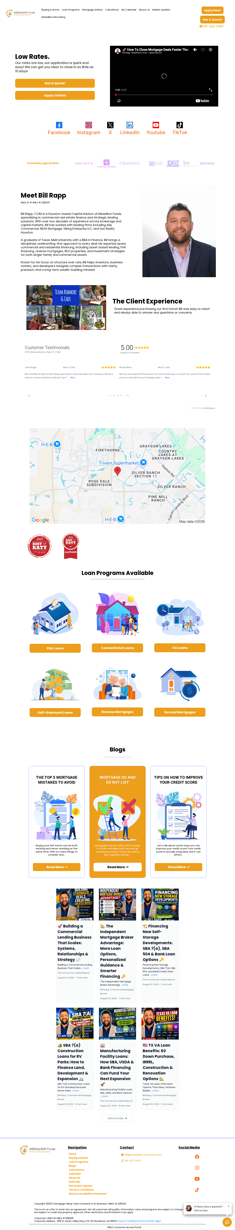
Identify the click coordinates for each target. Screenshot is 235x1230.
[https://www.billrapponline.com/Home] (20, 13)
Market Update (161, 9)
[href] (117, 476)
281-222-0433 (213, 26)
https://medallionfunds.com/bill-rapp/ (139, 1221)
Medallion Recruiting (53, 17)
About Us (144, 9)
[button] (75, 945)
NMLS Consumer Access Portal (124, 1227)
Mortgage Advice (92, 9)
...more (85, 968)
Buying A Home (50, 9)
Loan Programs (71, 9)
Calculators (112, 9)
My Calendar (128, 9)
